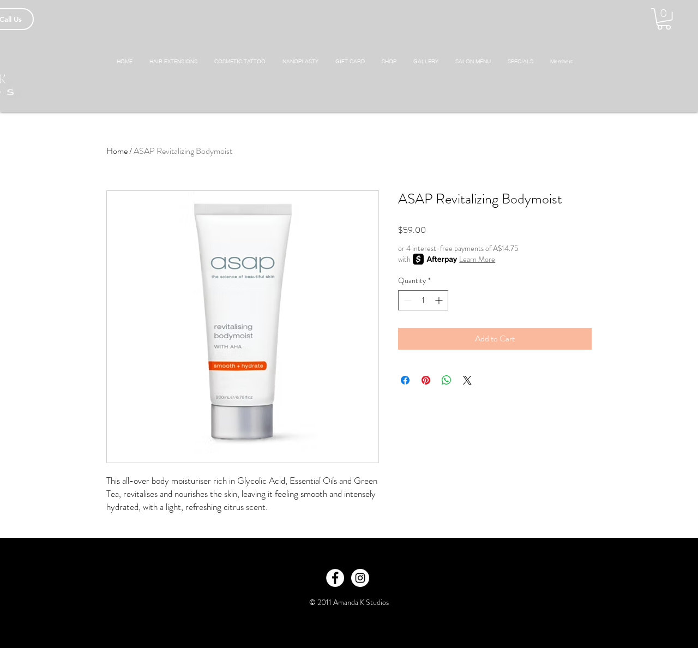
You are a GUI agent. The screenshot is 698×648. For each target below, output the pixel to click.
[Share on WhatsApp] (446, 380)
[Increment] (440, 300)
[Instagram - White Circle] (360, 578)
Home (117, 151)
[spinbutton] (423, 300)
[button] (664, 18)
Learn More (477, 259)
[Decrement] (406, 300)
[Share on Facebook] (405, 380)
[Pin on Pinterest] (425, 380)
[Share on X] (467, 380)
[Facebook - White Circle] (335, 578)
